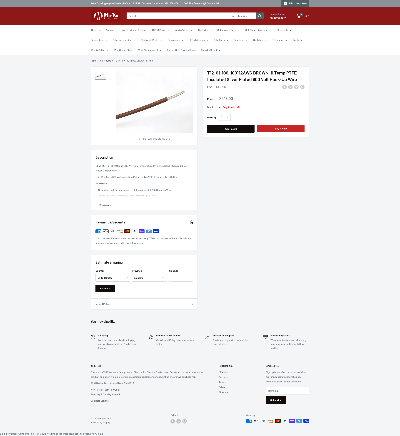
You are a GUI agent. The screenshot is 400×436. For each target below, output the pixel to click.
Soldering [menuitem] (239, 39)
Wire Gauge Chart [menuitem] (123, 49)
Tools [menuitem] (296, 39)
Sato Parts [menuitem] (219, 39)
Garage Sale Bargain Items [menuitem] (181, 49)
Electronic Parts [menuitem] (149, 39)
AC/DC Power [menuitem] (159, 29)
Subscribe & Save (298, 3)
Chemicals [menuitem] (282, 29)
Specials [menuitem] (110, 29)
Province (137, 270)
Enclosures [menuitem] (174, 39)
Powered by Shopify (100, 422)
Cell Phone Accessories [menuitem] (258, 29)
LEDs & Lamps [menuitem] (197, 39)
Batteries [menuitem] (203, 29)
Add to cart (231, 128)
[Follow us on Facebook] (172, 421)
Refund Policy (102, 303)
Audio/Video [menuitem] (182, 29)
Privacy (223, 387)
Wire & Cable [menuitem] (98, 49)
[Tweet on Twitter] (296, 86)
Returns (223, 377)
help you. (191, 376)
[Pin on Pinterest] (290, 86)
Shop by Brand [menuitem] (209, 49)
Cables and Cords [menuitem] (226, 29)
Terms (222, 382)
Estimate (105, 288)
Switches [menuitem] (258, 39)
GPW (209, 87)
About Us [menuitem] (96, 29)
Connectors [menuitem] (97, 39)
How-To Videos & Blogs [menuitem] (133, 29)
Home (93, 60)
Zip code (173, 270)
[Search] (260, 15)
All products (105, 60)
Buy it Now (281, 128)
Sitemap (223, 392)
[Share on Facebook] (284, 86)
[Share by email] (302, 86)
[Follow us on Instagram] (184, 421)
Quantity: (212, 117)
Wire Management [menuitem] (148, 49)
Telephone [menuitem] (278, 39)
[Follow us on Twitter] (178, 421)
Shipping (223, 371)
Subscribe (276, 400)
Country (99, 270)
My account (276, 17)
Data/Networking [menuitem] (122, 39)
